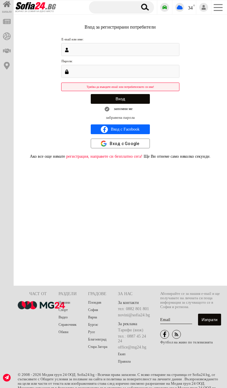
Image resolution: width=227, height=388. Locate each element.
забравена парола (120, 118)
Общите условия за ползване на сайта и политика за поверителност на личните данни (111, 379)
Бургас (93, 325)
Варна (92, 317)
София (93, 310)
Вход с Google (124, 143)
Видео (63, 317)
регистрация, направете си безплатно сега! (104, 156)
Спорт (63, 310)
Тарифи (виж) (130, 330)
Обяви (63, 332)
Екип (121, 354)
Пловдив (94, 302)
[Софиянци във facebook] (164, 334)
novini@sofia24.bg (134, 315)
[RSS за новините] (176, 334)
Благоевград (97, 339)
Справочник (68, 325)
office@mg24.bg (132, 347)
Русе (91, 332)
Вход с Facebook (125, 129)
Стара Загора (97, 347)
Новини (64, 302)
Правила (124, 361)
